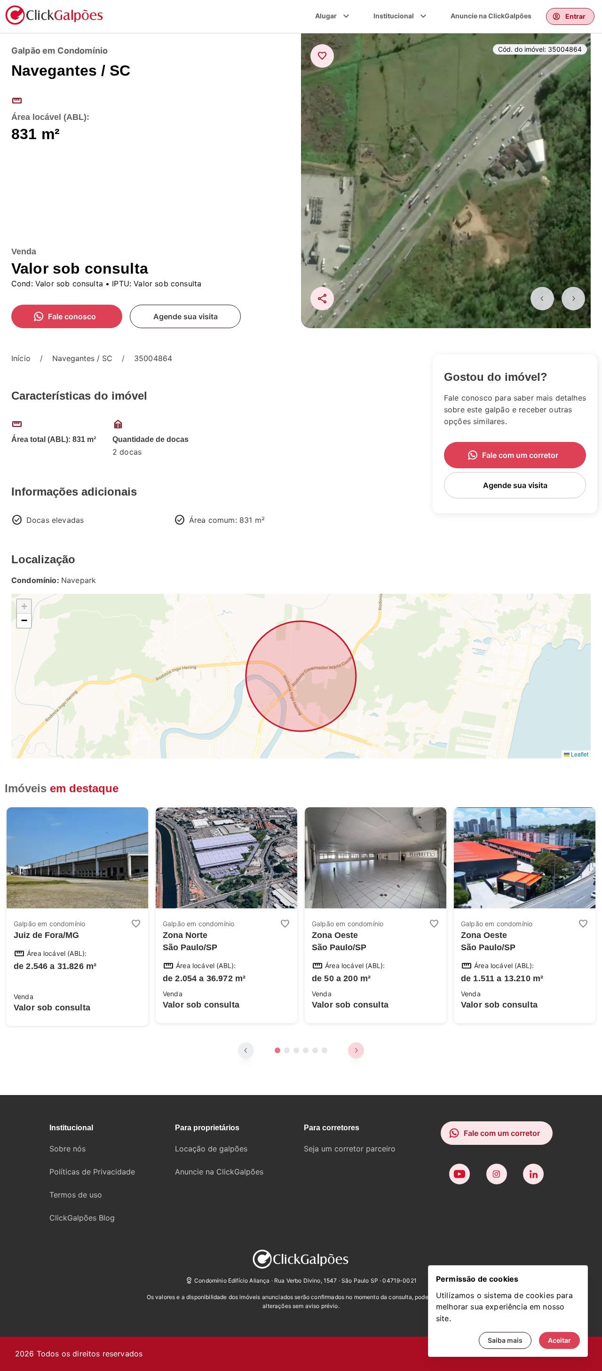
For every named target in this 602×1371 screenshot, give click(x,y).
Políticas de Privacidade (92, 1171)
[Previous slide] (542, 298)
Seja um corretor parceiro (350, 1148)
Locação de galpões (211, 1148)
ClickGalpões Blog (82, 1217)
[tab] (277, 1050)
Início (21, 358)
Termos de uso (75, 1194)
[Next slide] (573, 298)
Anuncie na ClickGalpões (491, 16)
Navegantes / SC (82, 358)
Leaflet (579, 754)
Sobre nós (67, 1148)
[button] (24, 606)
